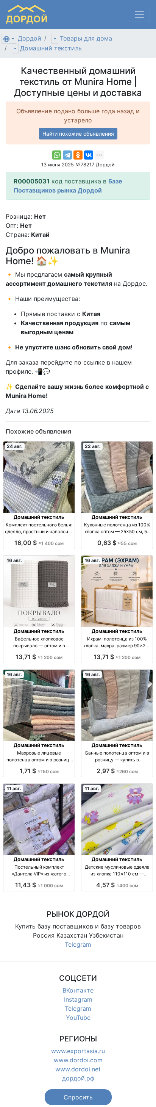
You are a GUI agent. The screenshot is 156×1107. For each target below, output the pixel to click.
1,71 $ (39, 771)
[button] (78, 1097)
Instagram (78, 999)
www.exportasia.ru (78, 1051)
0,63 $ (117, 542)
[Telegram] (67, 155)
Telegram (78, 944)
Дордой (29, 38)
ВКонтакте (78, 990)
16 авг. (14, 560)
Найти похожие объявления (78, 133)
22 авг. (93, 446)
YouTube (78, 1017)
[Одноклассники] (78, 155)
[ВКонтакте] (88, 155)
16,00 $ (39, 542)
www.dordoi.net (78, 1069)
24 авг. (15, 446)
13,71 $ (39, 657)
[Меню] (139, 14)
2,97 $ (117, 771)
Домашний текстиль (51, 48)
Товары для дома (86, 38)
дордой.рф (78, 1078)
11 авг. (14, 788)
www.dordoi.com (78, 1060)
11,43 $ (39, 885)
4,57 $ (117, 885)
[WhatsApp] (56, 155)
